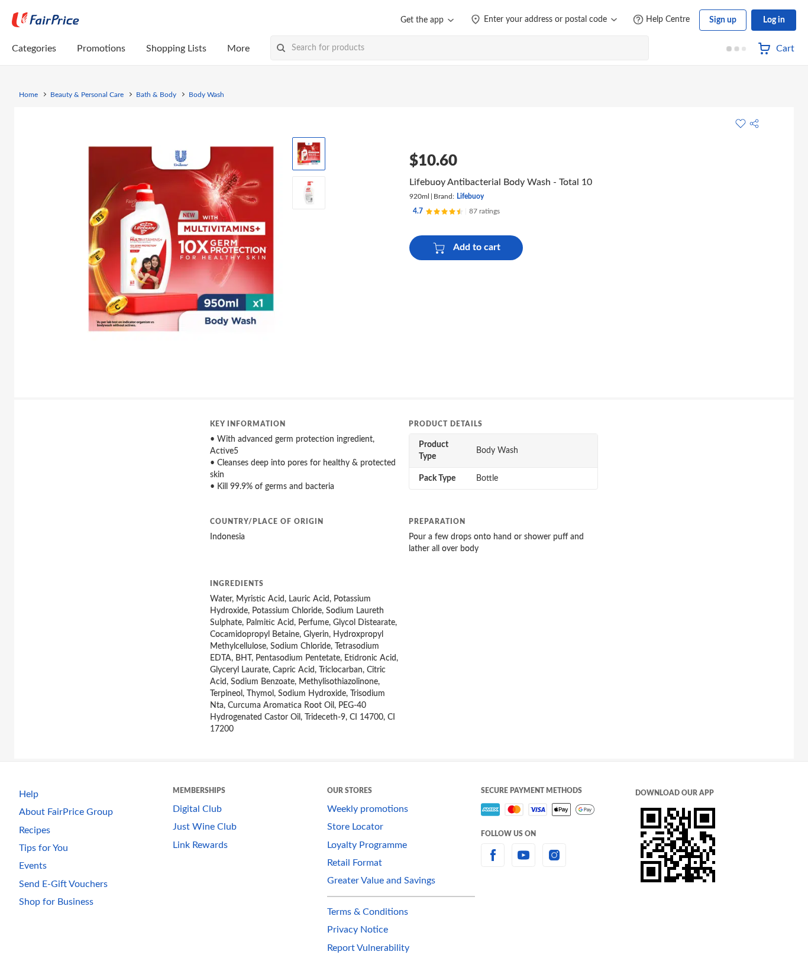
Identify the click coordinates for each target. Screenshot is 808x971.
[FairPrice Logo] (45, 20)
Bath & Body (156, 94)
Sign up (722, 20)
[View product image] (309, 154)
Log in (774, 20)
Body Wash (206, 94)
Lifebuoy (470, 196)
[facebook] (493, 862)
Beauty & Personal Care (87, 94)
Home (28, 94)
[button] (754, 123)
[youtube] (523, 862)
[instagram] (554, 862)
